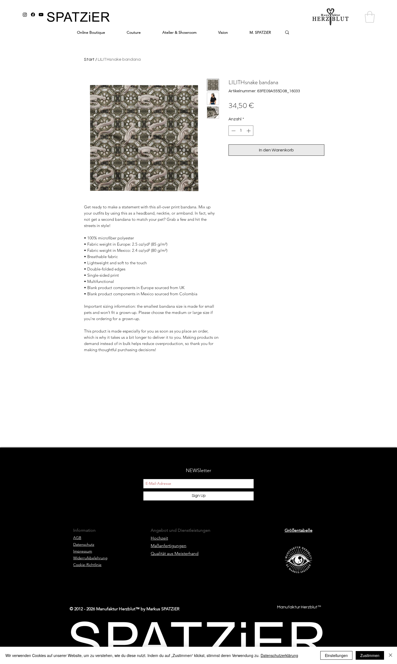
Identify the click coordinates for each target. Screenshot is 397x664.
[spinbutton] (241, 131)
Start (89, 59)
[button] (370, 17)
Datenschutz (83, 544)
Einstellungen (336, 655)
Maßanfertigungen (168, 545)
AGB (77, 537)
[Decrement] (233, 131)
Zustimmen (369, 655)
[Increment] (249, 131)
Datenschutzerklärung (279, 655)
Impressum (82, 551)
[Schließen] (390, 655)
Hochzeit (159, 538)
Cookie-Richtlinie (87, 564)
